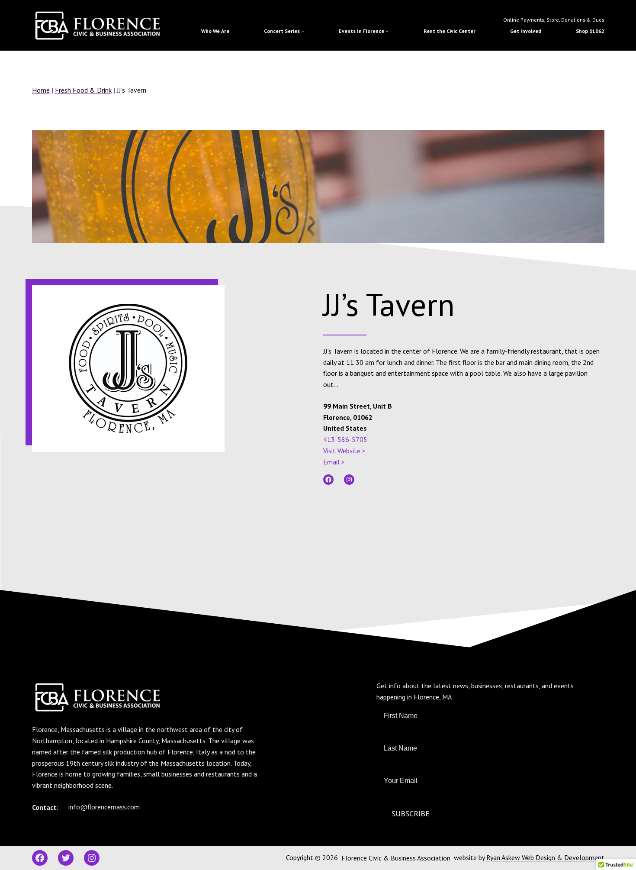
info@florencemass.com (104, 806)
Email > (334, 462)
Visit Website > (344, 450)
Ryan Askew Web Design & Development (545, 857)
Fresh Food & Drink (83, 90)
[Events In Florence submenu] (387, 30)
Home (41, 90)
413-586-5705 (345, 439)
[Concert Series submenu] (302, 30)
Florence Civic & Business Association (395, 858)
